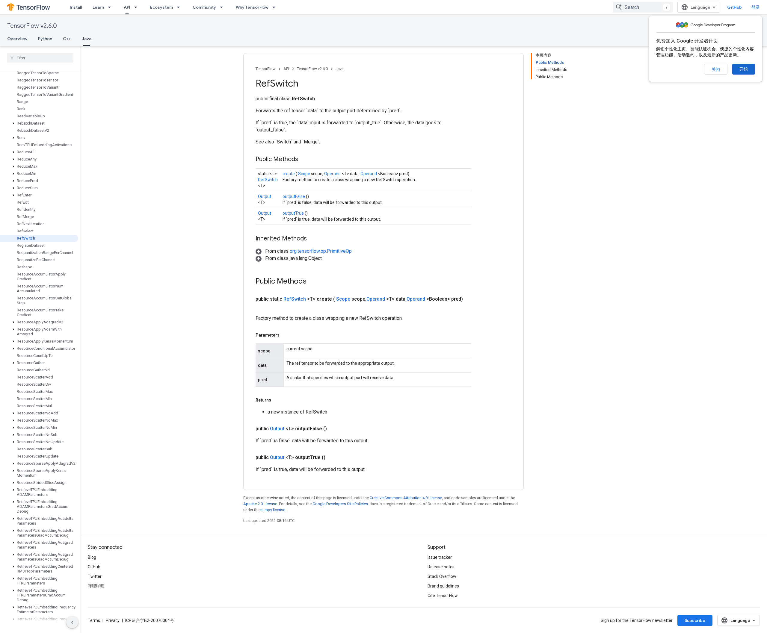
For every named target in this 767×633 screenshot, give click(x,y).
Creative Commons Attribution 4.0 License (406, 498)
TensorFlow (266, 68)
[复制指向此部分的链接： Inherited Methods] (314, 239)
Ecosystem (161, 7)
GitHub (734, 7)
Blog (92, 557)
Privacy (113, 620)
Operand (333, 173)
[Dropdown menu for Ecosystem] (180, 7)
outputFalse (294, 196)
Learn (98, 7)
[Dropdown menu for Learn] (111, 7)
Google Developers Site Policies (340, 504)
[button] (39, 123)
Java (86, 38)
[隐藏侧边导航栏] (72, 622)
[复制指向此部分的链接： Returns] (278, 400)
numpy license (272, 510)
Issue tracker (440, 557)
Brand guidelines (443, 586)
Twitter (95, 576)
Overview (17, 38)
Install (76, 7)
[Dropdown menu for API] (137, 7)
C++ (67, 38)
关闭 (716, 69)
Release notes (441, 566)
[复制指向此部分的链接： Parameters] (286, 335)
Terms (94, 620)
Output (264, 196)
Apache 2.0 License (260, 504)
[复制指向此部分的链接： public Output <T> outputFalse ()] (334, 428)
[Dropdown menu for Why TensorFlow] (275, 7)
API (127, 7)
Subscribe (695, 620)
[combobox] (643, 7)
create (289, 173)
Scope (304, 173)
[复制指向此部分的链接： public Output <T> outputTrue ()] (333, 457)
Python (45, 38)
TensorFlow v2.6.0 (32, 26)
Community (204, 7)
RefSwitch (268, 179)
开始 (743, 69)
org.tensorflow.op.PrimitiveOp (321, 251)
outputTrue (294, 213)
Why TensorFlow (252, 7)
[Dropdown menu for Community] (223, 7)
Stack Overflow (442, 576)
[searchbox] (40, 58)
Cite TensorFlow (443, 595)
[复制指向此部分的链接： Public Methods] (306, 159)
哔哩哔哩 (96, 586)
